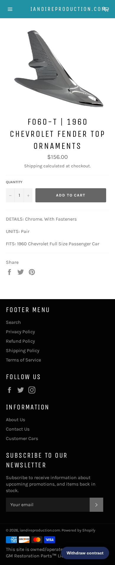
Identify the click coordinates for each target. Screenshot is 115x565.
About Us (15, 419)
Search (13, 322)
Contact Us (17, 429)
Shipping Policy (22, 350)
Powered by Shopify (78, 530)
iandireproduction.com (57, 9)
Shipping (33, 166)
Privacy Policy (20, 331)
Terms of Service (23, 360)
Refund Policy (20, 341)
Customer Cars (22, 438)
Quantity (14, 182)
